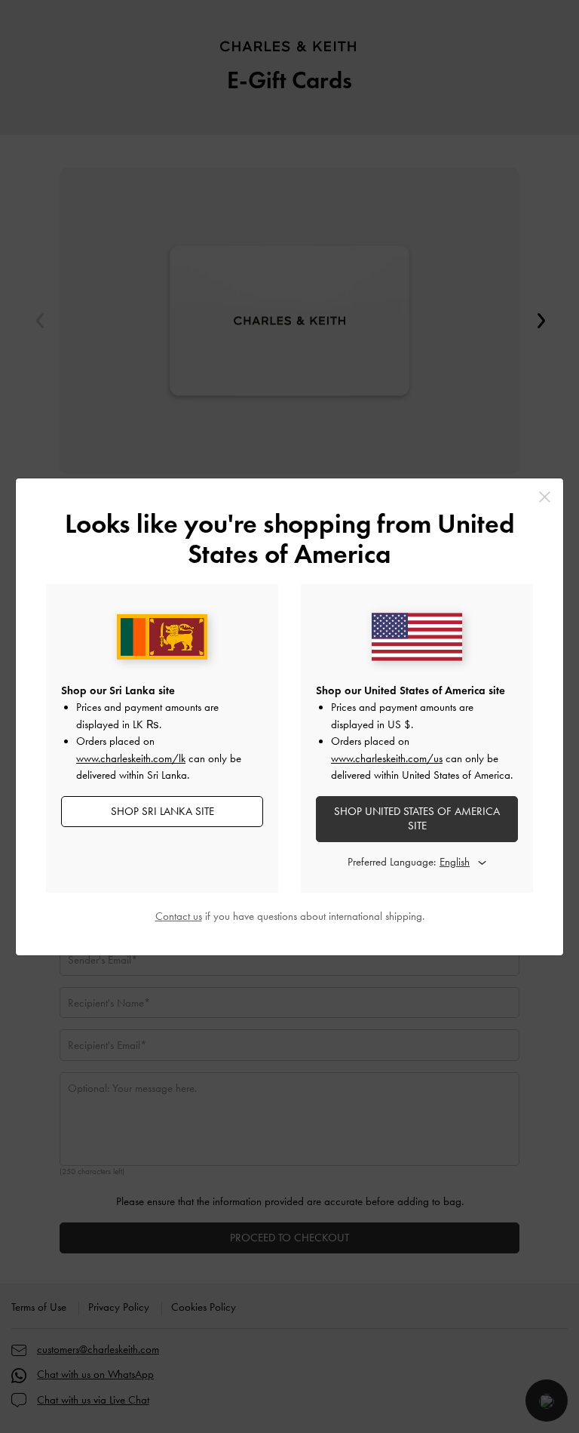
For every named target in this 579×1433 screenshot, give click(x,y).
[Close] (545, 497)
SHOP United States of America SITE (417, 818)
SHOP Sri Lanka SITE (162, 811)
